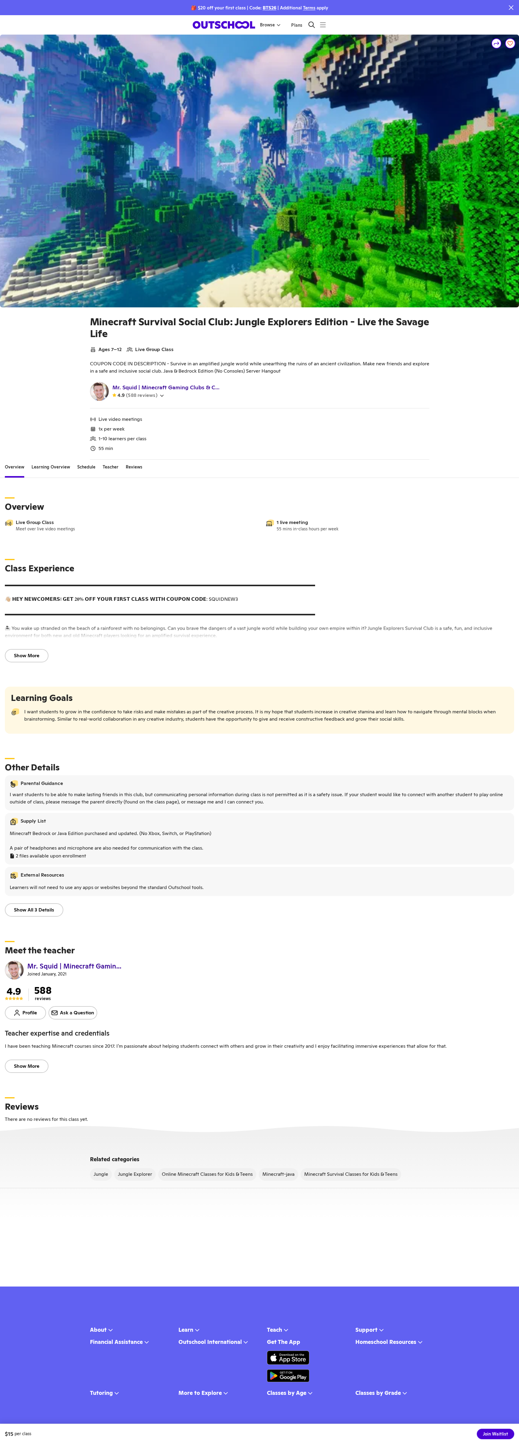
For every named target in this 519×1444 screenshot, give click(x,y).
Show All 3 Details (34, 910)
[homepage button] (224, 25)
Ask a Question (77, 1012)
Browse (267, 25)
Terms (309, 8)
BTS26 (269, 8)
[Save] (510, 43)
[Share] (496, 43)
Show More (26, 655)
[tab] (14, 467)
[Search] (311, 25)
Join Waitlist (495, 1434)
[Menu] (323, 25)
